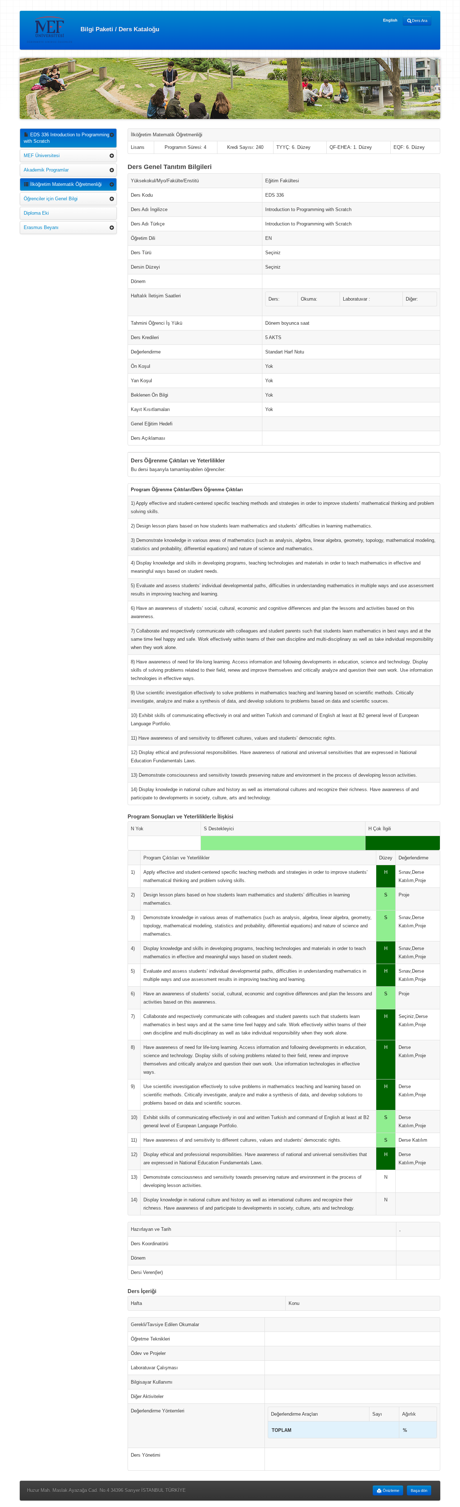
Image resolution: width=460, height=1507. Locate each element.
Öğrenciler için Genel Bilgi (51, 198)
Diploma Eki (36, 213)
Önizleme (390, 1490)
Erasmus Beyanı (41, 227)
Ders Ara (419, 20)
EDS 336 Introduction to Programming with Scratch (66, 138)
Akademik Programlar (46, 170)
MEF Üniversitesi (42, 155)
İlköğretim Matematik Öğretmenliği (65, 184)
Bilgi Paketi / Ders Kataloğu (119, 29)
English (390, 20)
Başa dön (419, 1490)
